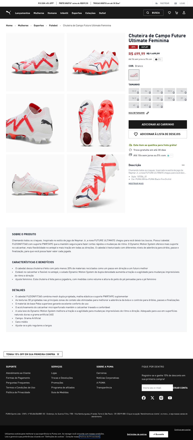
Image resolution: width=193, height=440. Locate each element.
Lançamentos (22, 12)
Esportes (77, 12)
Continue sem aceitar (182, 430)
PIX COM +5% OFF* (46, 3)
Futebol (53, 25)
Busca (156, 12)
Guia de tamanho (137, 113)
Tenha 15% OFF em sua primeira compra (30, 354)
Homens (52, 12)
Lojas (182, 3)
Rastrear (164, 3)
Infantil (64, 12)
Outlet (102, 12)
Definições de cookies (137, 434)
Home (9, 25)
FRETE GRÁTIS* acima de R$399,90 (73, 3)
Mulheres (39, 12)
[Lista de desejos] (169, 13)
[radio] (134, 74)
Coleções (90, 12)
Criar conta (180, 387)
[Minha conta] (184, 13)
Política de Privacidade (89, 436)
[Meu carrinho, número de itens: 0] (177, 13)
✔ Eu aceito (158, 434)
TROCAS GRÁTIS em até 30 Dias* (106, 3)
